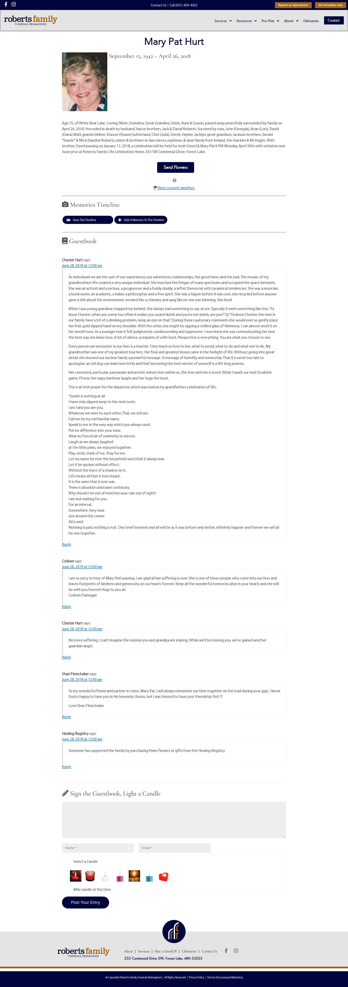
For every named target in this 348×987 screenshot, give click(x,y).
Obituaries (311, 20)
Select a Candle (85, 861)
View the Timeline (84, 220)
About (289, 20)
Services (220, 20)
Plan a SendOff (166, 951)
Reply (66, 544)
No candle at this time (93, 889)
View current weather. (176, 187)
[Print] (174, 180)
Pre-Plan (268, 20)
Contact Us (209, 951)
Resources (244, 20)
